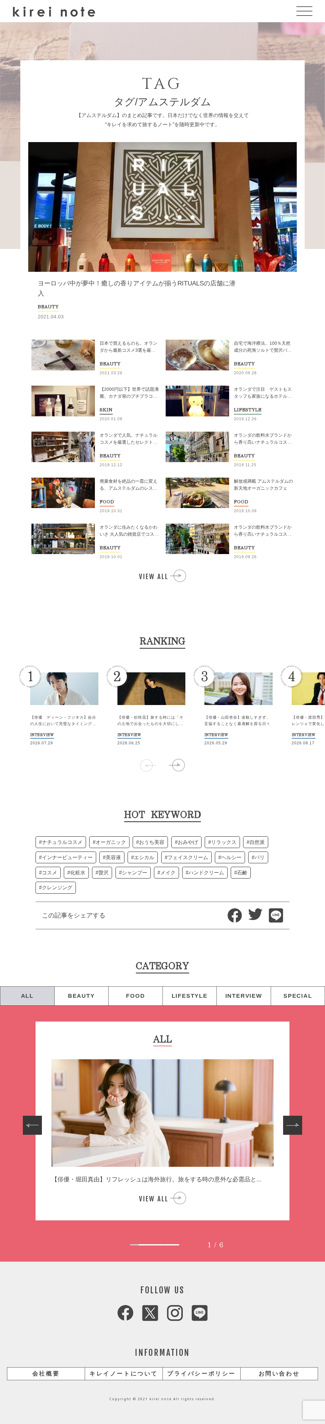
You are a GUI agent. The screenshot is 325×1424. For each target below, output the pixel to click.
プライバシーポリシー (201, 1373)
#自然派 (256, 842)
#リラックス (222, 842)
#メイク (166, 872)
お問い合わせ (279, 1373)
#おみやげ (186, 842)
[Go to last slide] (32, 1125)
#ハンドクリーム (205, 872)
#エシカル (142, 857)
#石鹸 (240, 872)
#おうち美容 (150, 842)
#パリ (258, 857)
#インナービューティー (66, 857)
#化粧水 (76, 872)
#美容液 (112, 857)
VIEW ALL (154, 576)
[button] (177, 765)
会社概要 (46, 1373)
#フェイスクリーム (186, 857)
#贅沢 (102, 872)
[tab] (134, 1244)
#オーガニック (109, 842)
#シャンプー (133, 872)
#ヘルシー (230, 857)
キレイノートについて (124, 1373)
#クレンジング (55, 887)
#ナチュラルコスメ (61, 842)
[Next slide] (292, 1125)
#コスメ (48, 872)
